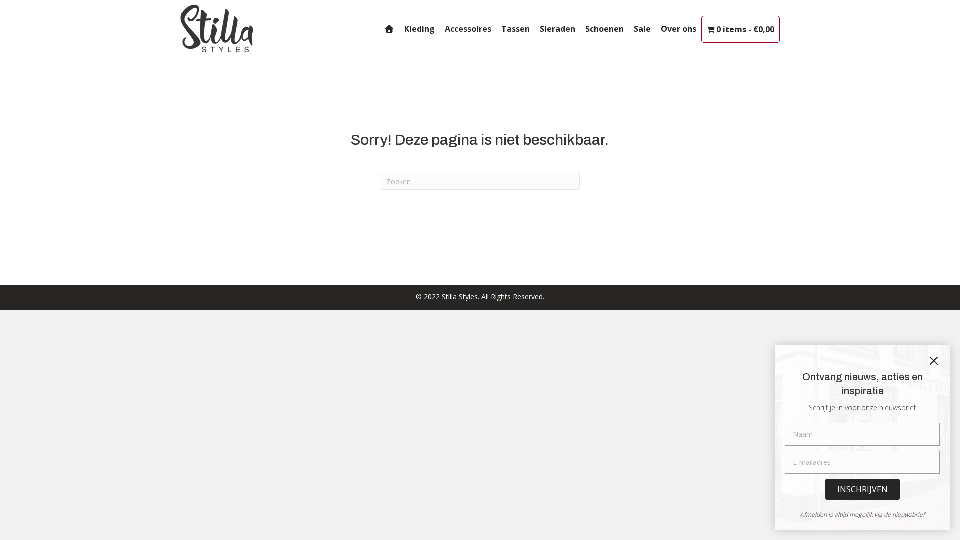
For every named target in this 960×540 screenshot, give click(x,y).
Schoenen (605, 29)
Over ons (678, 29)
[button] (863, 489)
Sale (642, 29)
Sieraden (558, 29)
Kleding (419, 29)
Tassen (516, 29)
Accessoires (468, 29)
